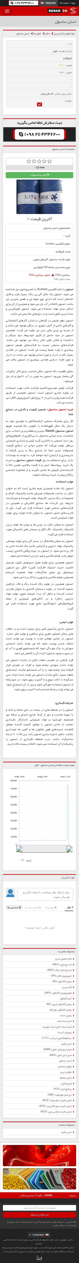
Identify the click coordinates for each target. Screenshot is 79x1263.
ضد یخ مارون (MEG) (62, 964)
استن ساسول (22, 33)
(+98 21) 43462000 (42, 134)
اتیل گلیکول (66, 998)
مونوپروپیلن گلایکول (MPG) (58, 992)
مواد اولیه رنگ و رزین (64, 33)
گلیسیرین (67, 987)
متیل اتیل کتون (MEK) (60, 1055)
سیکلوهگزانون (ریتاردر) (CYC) (57, 1038)
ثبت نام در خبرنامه (40, 1214)
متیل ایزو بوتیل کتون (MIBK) (57, 1049)
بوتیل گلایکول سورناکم (60, 1009)
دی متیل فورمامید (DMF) (59, 1094)
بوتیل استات (66, 1015)
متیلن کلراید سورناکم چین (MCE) (55, 1106)
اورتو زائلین (66, 1083)
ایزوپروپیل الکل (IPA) (61, 975)
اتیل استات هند (64, 1021)
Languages (38, 1234)
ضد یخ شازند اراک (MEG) (59, 970)
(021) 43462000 (24, 3)
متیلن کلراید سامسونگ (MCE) (57, 1100)
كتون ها (37, 33)
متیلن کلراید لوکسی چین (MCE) (56, 1111)
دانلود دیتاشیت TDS (40, 275)
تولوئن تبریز (66, 1071)
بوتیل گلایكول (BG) (62, 981)
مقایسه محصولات (38, 174)
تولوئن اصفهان (65, 1066)
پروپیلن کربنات (64, 1032)
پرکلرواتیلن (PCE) (62, 1089)
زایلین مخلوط (66, 1077)
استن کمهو (66, 1043)
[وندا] (39, 1258)
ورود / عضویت (68, 2)
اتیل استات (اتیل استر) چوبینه (57, 1026)
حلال (47, 33)
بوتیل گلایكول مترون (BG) (59, 1004)
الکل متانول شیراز (63, 958)
